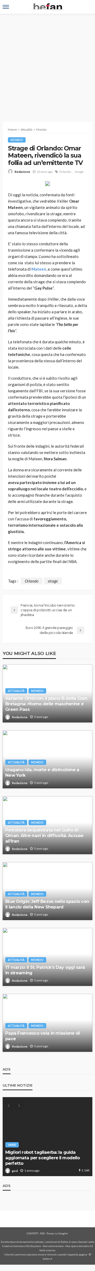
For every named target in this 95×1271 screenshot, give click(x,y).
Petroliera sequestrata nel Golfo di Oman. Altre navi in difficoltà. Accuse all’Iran (44, 835)
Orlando (65, 172)
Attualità (16, 690)
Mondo (17, 139)
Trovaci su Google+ (57, 1233)
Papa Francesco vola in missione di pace (42, 1035)
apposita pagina (77, 1254)
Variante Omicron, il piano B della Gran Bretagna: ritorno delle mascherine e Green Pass (46, 704)
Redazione (22, 172)
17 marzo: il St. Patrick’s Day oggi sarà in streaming (45, 970)
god (15, 1171)
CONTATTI (32, 1233)
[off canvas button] (6, 7)
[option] (47, 1136)
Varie (12, 1144)
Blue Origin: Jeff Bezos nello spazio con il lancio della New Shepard (47, 904)
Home (12, 129)
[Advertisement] (47, 63)
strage (78, 172)
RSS (42, 1233)
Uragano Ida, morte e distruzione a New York (42, 772)
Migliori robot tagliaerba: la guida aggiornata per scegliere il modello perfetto (42, 1158)
